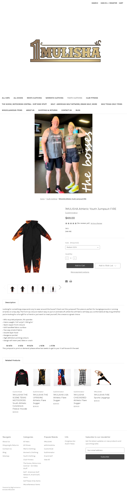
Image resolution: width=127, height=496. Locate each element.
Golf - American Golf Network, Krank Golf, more (74, 104)
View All (47, 460)
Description (10, 302)
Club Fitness (92, 98)
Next (59, 287)
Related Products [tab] (12, 360)
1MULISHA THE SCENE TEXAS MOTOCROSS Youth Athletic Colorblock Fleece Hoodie (20, 402)
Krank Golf (48, 456)
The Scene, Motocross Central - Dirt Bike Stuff (24, 104)
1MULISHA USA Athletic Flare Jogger (60, 398)
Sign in (104, 3)
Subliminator (49, 452)
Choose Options (21, 380)
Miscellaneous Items (12, 110)
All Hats (6, 98)
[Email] (66, 281)
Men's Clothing (34, 98)
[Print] (70, 281)
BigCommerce (15, 487)
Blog (78, 110)
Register (113, 3)
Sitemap (6, 456)
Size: (72, 243)
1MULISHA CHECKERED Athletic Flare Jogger (80, 399)
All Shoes (18, 98)
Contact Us (66, 110)
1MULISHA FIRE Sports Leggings (102, 396)
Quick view (19, 375)
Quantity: (69, 254)
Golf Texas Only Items (111, 104)
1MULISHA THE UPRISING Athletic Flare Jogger (40, 399)
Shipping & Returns (47, 110)
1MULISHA (48, 442)
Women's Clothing (54, 98)
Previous (4, 287)
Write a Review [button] (96, 223)
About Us (30, 110)
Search (95, 3)
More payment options (80, 272)
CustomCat (48, 449)
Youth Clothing (74, 98)
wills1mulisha (49, 445)
